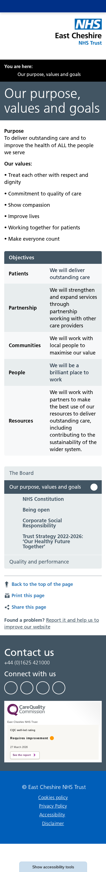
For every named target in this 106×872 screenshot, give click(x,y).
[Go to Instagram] (59, 687)
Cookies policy (53, 797)
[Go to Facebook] (11, 687)
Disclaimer (53, 823)
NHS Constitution (43, 499)
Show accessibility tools (53, 867)
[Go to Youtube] (42, 687)
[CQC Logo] (26, 714)
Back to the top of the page (42, 584)
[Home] (6, 74)
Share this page (29, 607)
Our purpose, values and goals (45, 487)
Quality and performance (39, 561)
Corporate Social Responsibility (42, 523)
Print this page (28, 595)
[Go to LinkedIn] (27, 687)
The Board (21, 473)
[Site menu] (70, 6)
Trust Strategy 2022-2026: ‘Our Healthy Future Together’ (53, 541)
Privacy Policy (53, 806)
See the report (22, 755)
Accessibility (52, 814)
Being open (36, 509)
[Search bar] (81, 6)
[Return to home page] (78, 35)
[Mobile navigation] (92, 6)
